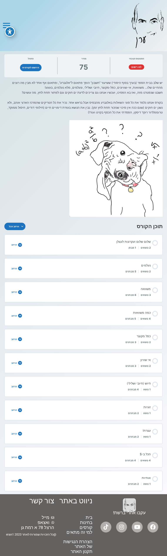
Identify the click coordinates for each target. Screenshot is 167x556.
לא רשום (136, 67)
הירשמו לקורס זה (30, 67)
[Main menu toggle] (6, 25)
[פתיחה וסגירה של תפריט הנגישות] (10, 31)
